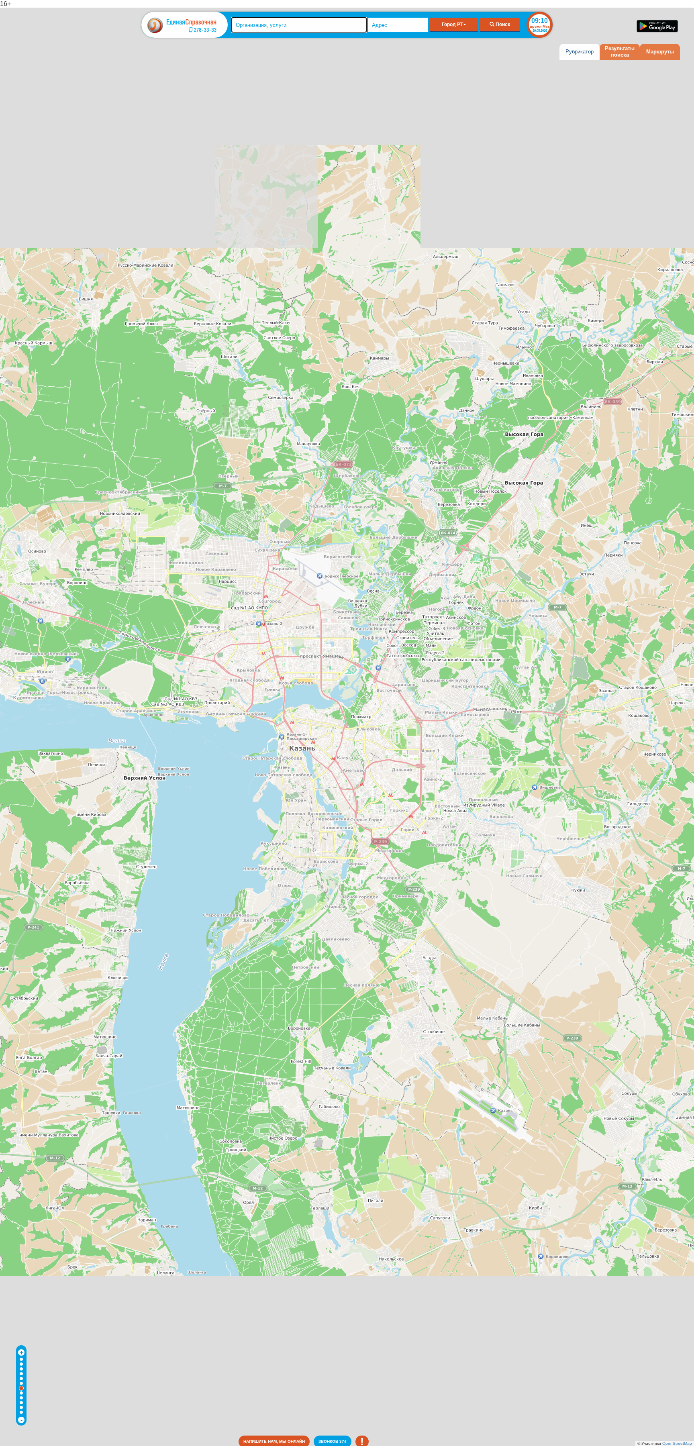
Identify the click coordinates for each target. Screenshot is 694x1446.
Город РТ (452, 24)
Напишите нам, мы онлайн (274, 1441)
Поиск (502, 24)
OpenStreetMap (677, 1443)
